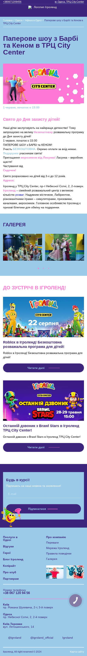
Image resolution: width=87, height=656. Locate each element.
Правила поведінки (58, 553)
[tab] (38, 268)
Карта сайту (77, 652)
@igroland (14, 637)
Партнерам (11, 578)
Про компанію (56, 537)
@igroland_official (41, 637)
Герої (7, 552)
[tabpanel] (23, 247)
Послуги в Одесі (10, 538)
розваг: (20, 194)
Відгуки (8, 546)
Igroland (67, 637)
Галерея (51, 558)
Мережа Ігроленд (57, 548)
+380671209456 (12, 1)
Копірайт (9, 565)
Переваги (52, 542)
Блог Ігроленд (13, 559)
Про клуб (9, 572)
